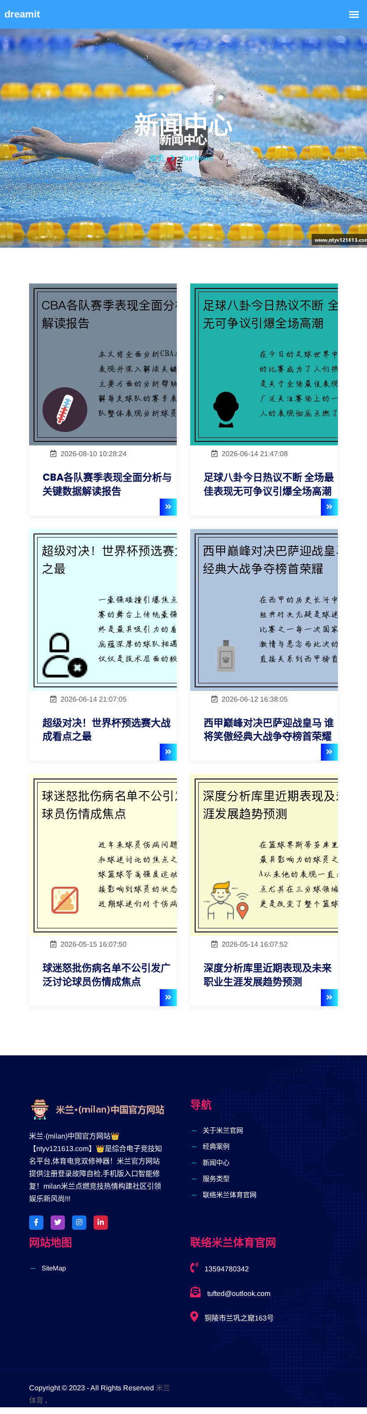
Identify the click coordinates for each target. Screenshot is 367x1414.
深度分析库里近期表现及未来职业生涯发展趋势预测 (268, 975)
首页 (157, 158)
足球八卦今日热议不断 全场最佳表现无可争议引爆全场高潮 (269, 484)
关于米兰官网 (223, 1130)
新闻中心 (216, 1162)
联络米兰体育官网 (229, 1194)
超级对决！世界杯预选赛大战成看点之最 (107, 730)
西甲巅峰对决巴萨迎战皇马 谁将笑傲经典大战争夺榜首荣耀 (269, 730)
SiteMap (54, 1268)
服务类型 (216, 1178)
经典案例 (216, 1146)
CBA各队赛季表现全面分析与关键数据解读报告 (107, 484)
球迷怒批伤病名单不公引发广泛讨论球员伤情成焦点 (107, 975)
